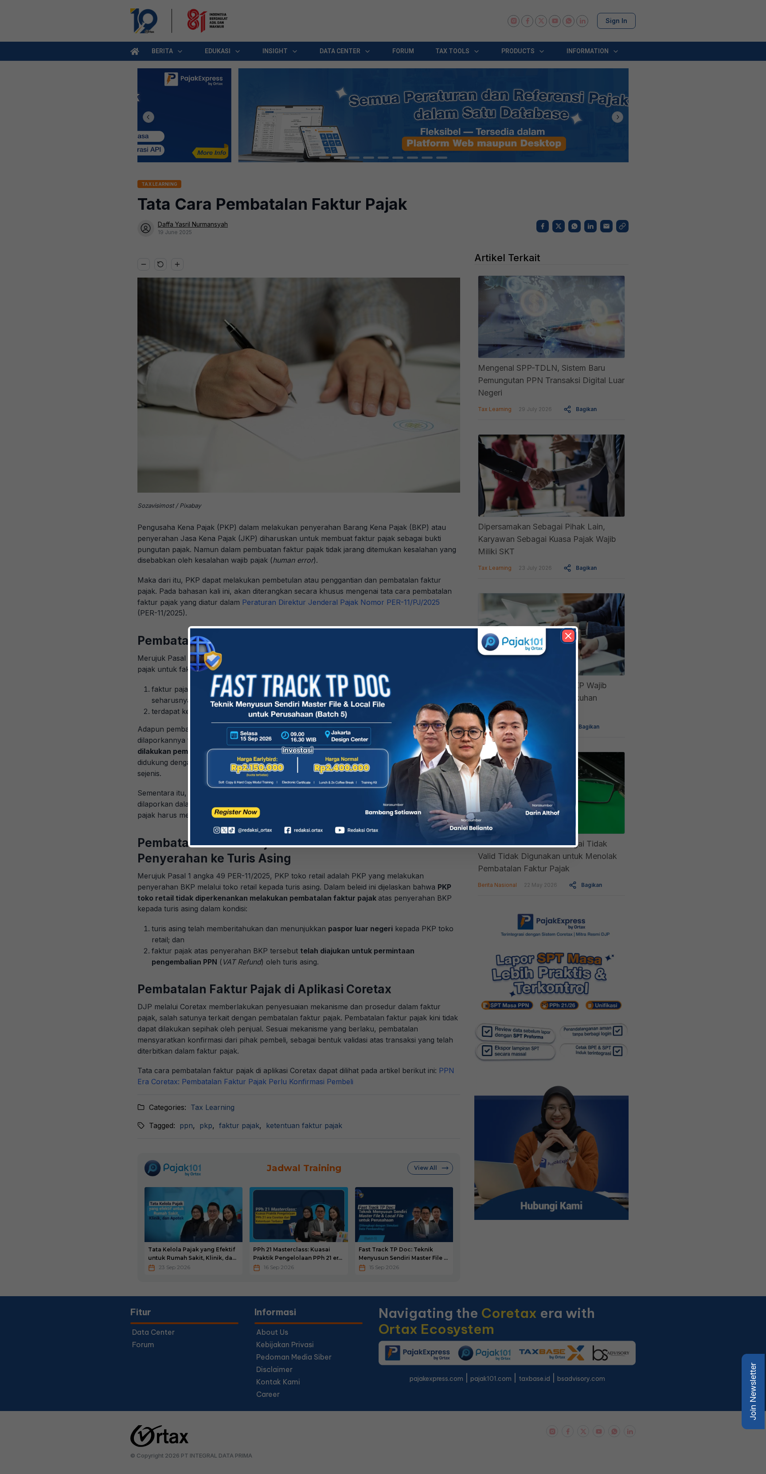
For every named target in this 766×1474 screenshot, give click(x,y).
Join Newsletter (753, 1391)
